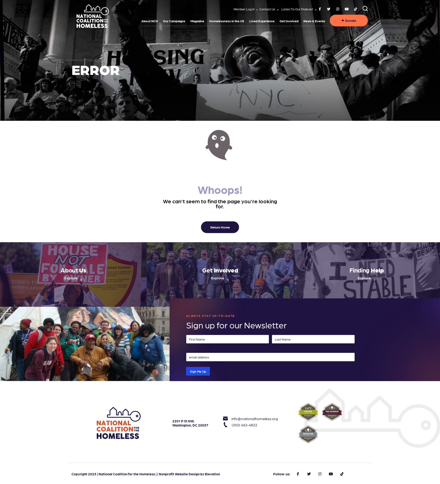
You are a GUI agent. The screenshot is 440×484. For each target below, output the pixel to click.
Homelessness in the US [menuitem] (226, 21)
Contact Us (267, 9)
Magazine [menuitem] (197, 21)
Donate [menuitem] (350, 20)
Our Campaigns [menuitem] (174, 21)
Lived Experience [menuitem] (262, 21)
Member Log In (244, 9)
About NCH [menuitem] (149, 21)
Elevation (212, 474)
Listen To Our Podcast (297, 9)
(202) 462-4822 (244, 425)
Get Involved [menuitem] (289, 21)
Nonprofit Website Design (179, 474)
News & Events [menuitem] (314, 21)
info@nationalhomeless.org (249, 418)
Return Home (220, 227)
